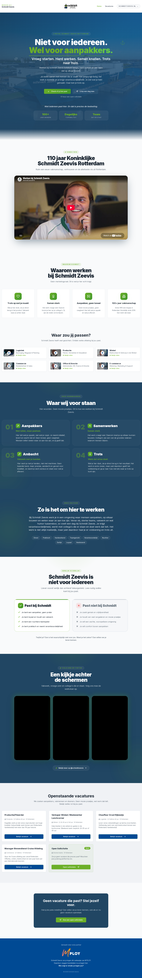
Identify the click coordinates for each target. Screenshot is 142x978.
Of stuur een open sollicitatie (71, 97)
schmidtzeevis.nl (128, 6)
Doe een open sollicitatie (73, 920)
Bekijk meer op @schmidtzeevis (71, 768)
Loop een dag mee (87, 91)
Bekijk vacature (22, 836)
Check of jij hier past (59, 91)
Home (99, 6)
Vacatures (109, 6)
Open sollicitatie (69, 867)
